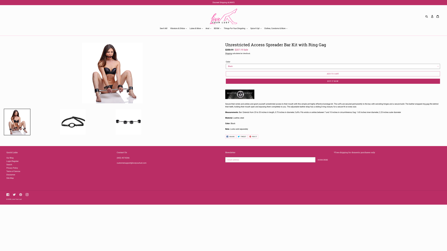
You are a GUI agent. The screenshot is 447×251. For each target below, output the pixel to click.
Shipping (228, 53)
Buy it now (332, 81)
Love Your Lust (17, 199)
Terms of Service (13, 171)
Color (228, 62)
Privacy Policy (12, 168)
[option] (83, 122)
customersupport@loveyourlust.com (131, 163)
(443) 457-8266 (123, 158)
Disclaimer (10, 175)
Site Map (10, 178)
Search (9, 164)
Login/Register (12, 161)
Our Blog (10, 158)
